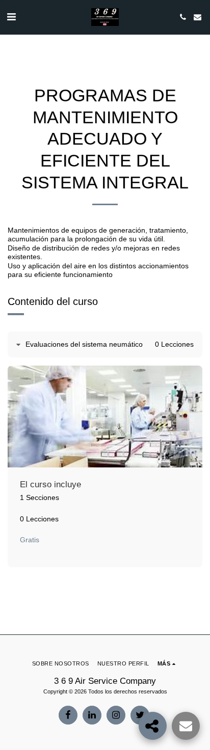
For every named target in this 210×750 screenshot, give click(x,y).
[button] (11, 17)
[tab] (105, 344)
